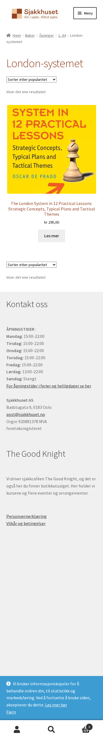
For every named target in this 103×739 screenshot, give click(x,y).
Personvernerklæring (26, 516)
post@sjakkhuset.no (25, 414)
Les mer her (56, 704)
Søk (51, 729)
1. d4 (62, 35)
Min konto (17, 729)
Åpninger (46, 35)
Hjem (17, 35)
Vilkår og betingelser (26, 523)
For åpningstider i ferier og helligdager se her (48, 386)
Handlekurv (79, 725)
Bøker (30, 35)
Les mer (51, 235)
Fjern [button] (11, 712)
